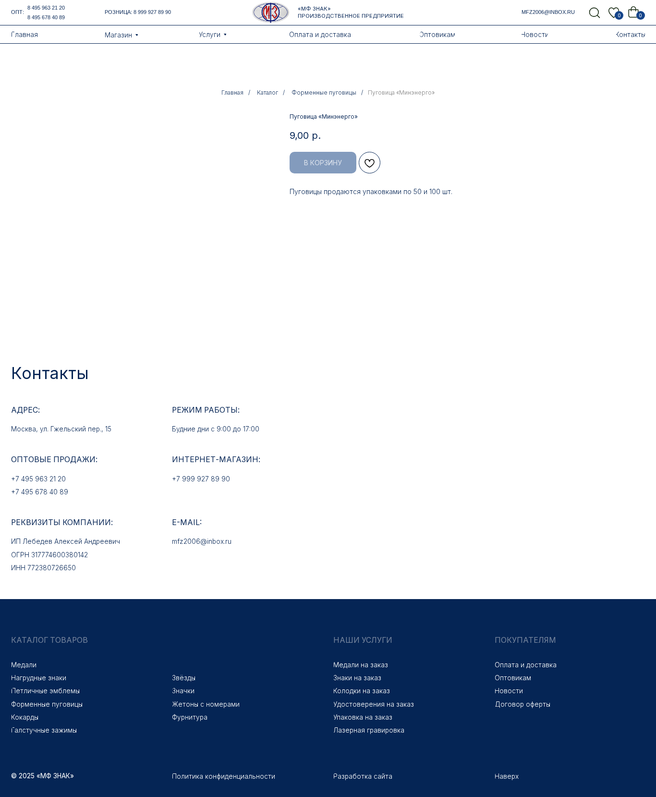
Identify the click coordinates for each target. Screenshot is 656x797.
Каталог (267, 92)
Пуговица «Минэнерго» (401, 92)
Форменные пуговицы (324, 92)
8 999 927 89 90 (152, 12)
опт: (17, 12)
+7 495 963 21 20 (38, 479)
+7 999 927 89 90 (201, 479)
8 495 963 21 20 (46, 8)
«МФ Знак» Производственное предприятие (351, 12)
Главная (232, 92)
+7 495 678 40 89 (39, 492)
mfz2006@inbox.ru (548, 12)
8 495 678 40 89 (46, 17)
